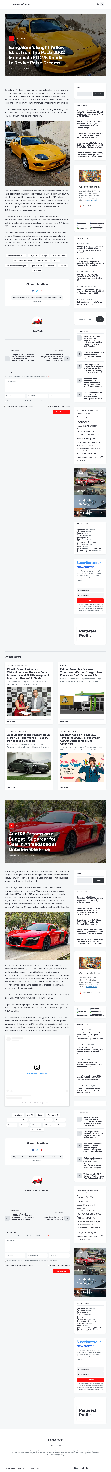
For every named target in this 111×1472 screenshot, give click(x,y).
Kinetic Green (11, 666)
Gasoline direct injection (17, 1120)
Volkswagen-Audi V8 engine (54, 1125)
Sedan (78, 451)
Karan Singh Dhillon (37, 1190)
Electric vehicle (81, 429)
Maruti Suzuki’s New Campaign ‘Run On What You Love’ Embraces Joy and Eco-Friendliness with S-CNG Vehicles (93, 341)
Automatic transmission (15, 256)
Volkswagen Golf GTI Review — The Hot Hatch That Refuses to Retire (93, 1176)
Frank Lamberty (53, 1115)
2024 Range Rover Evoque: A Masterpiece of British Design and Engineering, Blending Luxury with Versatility (93, 368)
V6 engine (37, 271)
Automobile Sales (83, 414)
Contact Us (60, 1445)
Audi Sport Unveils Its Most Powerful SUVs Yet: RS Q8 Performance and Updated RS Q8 (89, 277)
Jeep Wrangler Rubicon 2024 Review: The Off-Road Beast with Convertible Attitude (89, 1078)
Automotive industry (85, 419)
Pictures (24, 666)
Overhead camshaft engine (16, 266)
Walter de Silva (37, 1130)
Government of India (85, 445)
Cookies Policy (23, 1468)
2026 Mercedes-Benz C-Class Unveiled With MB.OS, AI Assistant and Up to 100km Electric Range (89, 125)
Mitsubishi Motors (21, 39)
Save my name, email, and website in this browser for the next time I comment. (32, 401)
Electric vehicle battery (86, 431)
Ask (99, 319)
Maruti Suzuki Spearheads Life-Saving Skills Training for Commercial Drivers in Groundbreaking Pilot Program (90, 1036)
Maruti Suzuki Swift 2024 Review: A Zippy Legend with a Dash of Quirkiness (89, 1065)
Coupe (44, 256)
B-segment (79, 426)
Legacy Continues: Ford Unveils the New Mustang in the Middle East (93, 355)
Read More (11, 722)
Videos (23, 731)
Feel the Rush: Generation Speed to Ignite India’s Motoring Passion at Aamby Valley (90, 263)
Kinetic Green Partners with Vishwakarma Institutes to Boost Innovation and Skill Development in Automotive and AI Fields (28, 673)
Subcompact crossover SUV (87, 457)
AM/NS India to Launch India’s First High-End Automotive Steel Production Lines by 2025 (90, 291)
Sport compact (36, 266)
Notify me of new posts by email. (60, 406)
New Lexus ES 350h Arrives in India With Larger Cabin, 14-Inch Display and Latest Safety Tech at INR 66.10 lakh (90, 113)
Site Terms (35, 1468)
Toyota (73, 731)
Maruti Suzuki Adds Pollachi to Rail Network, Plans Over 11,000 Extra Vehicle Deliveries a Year (90, 145)
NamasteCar (19, 4)
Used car (63, 266)
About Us (50, 1445)
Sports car (50, 266)
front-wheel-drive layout (23, 261)
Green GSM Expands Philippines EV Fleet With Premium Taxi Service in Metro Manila (90, 135)
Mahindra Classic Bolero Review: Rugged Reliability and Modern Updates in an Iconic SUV (90, 1051)
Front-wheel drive (58, 256)
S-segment (98, 448)
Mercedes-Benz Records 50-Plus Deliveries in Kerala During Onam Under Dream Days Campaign (93, 382)
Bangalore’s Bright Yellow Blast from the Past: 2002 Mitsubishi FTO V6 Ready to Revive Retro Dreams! (90, 249)
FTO (27, 232)
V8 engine (87, 460)
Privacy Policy (10, 1468)
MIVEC (55, 261)
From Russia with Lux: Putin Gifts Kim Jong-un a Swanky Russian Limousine (88, 1091)
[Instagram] (83, 1468)
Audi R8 (30, 1115)
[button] (8, 4)
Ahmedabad (18, 1115)
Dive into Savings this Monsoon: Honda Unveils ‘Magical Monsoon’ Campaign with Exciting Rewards (92, 1148)
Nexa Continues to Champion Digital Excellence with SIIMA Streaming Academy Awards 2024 (92, 1121)
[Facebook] (87, 1468)
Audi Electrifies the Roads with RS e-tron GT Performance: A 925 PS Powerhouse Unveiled (28, 737)
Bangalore (33, 256)
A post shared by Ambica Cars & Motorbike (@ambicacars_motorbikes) (37, 1103)
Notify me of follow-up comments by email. (19, 406)
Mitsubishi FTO (43, 261)
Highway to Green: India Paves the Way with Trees (89, 303)
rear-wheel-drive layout (85, 448)
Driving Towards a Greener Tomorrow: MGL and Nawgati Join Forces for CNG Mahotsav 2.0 (81, 672)
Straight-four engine (86, 453)
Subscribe (90, 600)
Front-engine (86, 438)
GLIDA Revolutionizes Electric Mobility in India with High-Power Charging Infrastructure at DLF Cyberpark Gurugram (93, 1163)
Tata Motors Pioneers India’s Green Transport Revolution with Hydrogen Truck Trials (93, 396)
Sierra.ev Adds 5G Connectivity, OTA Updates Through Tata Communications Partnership (90, 155)
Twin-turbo (80, 460)
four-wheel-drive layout (89, 434)
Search (79, 87)
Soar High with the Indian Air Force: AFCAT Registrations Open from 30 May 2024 (93, 1134)
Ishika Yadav (37, 331)
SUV (100, 457)
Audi (8, 731)
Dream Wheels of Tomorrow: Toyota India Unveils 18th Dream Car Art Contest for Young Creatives (80, 739)
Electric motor (90, 425)
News (18, 666)
